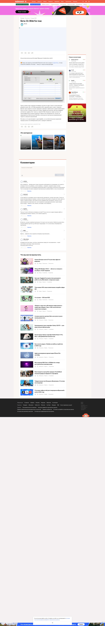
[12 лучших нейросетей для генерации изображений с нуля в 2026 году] (42, 392)
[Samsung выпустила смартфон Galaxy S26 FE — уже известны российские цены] (42, 327)
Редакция (43, 402)
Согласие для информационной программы (44, 411)
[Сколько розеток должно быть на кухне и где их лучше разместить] (42, 318)
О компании (55, 402)
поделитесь (56, 62)
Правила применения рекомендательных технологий (29, 409)
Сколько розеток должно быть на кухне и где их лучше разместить (77, 77)
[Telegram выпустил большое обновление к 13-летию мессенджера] (42, 383)
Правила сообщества (47, 409)
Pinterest (43, 405)
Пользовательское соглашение (29, 407)
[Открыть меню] (64, 181)
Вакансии (49, 402)
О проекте (26, 402)
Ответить (29, 191)
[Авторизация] (89, 1)
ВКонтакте (31, 405)
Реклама (37, 402)
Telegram (25, 405)
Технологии (45, 263)
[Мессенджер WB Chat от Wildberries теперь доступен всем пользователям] (42, 364)
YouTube (48, 405)
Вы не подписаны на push (66, 405)
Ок (52, 622)
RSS (58, 405)
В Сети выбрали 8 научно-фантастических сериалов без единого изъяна (76, 88)
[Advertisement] (43, 155)
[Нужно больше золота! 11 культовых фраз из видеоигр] (42, 261)
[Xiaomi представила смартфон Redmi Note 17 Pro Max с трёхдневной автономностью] (42, 336)
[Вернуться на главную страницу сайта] (19, 1)
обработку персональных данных (52, 619)
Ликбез (45, 320)
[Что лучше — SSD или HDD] (42, 298)
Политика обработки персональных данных (47, 407)
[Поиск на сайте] (83, 1)
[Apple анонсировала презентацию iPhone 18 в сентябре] (42, 355)
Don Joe (25, 23)
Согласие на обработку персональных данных (63, 409)
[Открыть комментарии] (37, 263)
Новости (44, 282)
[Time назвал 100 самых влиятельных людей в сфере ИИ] (42, 289)
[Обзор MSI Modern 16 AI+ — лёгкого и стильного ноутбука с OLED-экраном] (42, 270)
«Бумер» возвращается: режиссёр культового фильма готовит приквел (76, 99)
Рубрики (32, 402)
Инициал (54, 405)
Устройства (45, 272)
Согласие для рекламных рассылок (25, 411)
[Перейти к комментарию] (77, 63)
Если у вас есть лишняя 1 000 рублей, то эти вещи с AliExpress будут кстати (76, 66)
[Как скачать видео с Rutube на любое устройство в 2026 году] (42, 346)
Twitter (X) (37, 405)
